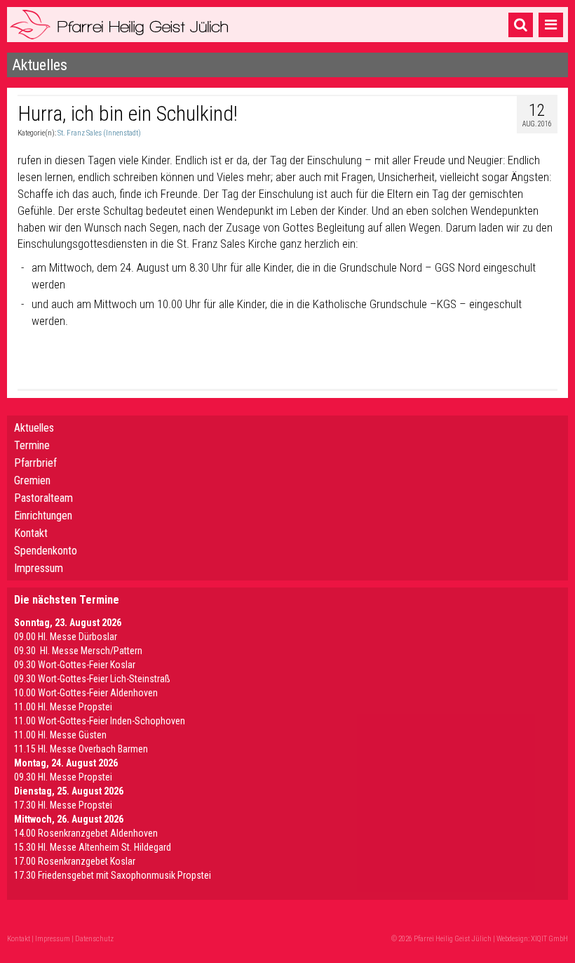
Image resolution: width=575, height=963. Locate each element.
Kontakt (31, 533)
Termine (32, 445)
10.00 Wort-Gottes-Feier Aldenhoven (86, 692)
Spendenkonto (45, 550)
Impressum (38, 568)
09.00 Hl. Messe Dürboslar (65, 636)
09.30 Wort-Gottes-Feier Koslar (74, 664)
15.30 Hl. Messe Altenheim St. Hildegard (92, 847)
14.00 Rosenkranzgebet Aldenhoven (86, 833)
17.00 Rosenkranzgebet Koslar (74, 861)
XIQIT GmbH (549, 938)
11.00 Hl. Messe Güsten (60, 734)
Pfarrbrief (35, 463)
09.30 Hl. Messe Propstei (63, 777)
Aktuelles (34, 427)
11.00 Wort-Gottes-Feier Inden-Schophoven (99, 720)
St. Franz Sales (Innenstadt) (99, 133)
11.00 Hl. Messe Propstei (63, 706)
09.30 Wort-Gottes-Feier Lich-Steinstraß (92, 678)
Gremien (32, 480)
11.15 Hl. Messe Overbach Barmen (81, 749)
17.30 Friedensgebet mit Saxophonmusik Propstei (112, 875)
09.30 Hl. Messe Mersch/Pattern (78, 650)
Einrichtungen (43, 515)
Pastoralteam (43, 498)
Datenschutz (94, 938)
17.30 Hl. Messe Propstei (63, 805)
